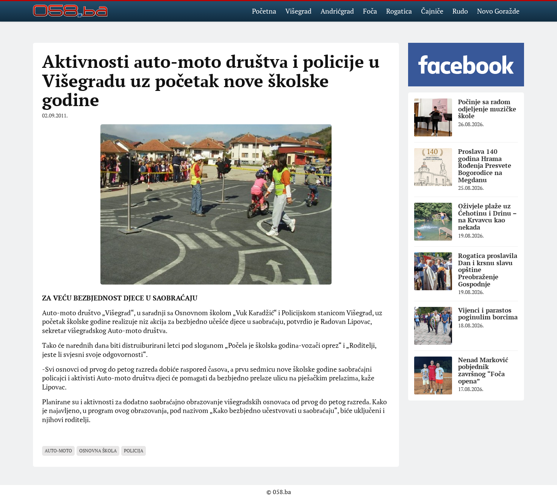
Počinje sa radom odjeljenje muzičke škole (487, 108)
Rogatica (399, 11)
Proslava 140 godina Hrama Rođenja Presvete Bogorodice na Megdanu (484, 165)
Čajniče (432, 11)
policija (133, 451)
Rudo (460, 11)
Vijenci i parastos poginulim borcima (488, 314)
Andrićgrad (337, 11)
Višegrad (298, 11)
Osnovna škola (98, 451)
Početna (264, 11)
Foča (370, 11)
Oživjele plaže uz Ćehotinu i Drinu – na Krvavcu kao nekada (487, 217)
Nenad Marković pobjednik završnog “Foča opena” (483, 370)
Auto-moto (58, 451)
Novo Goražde (498, 11)
